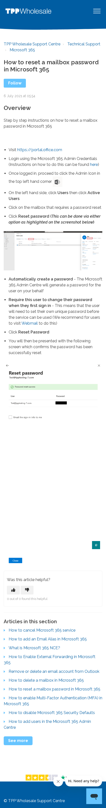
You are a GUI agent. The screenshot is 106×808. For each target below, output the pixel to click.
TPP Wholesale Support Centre (32, 44)
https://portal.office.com (39, 149)
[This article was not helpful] (27, 590)
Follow (14, 83)
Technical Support (83, 44)
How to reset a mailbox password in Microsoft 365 (54, 689)
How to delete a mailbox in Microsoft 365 (46, 680)
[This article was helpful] (13, 590)
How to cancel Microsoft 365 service (42, 630)
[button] (96, 10)
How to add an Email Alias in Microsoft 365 (48, 639)
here (94, 164)
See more (18, 740)
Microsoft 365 (22, 50)
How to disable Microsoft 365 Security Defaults (52, 712)
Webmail (29, 323)
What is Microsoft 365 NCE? (34, 648)
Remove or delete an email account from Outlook (54, 671)
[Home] (28, 11)
